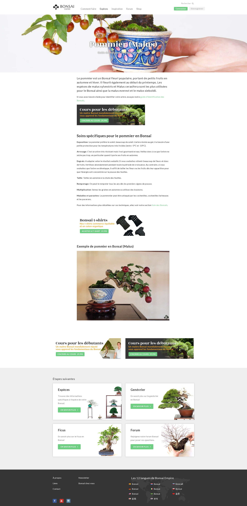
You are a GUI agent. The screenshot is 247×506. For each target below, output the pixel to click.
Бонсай (179, 484)
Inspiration (117, 8)
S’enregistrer (197, 8)
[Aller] (192, 3)
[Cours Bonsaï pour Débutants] (111, 114)
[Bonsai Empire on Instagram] (68, 500)
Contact (56, 489)
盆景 (178, 493)
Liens (55, 483)
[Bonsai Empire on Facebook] (55, 500)
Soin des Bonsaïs (159, 205)
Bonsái (135, 484)
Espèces (104, 8)
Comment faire (88, 8)
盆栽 (134, 498)
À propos (57, 478)
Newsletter (83, 478)
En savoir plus (68, 410)
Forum (129, 8)
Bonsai (135, 489)
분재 (156, 498)
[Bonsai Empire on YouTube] (62, 500)
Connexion (181, 8)
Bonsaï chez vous (86, 483)
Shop (138, 8)
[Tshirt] (111, 225)
